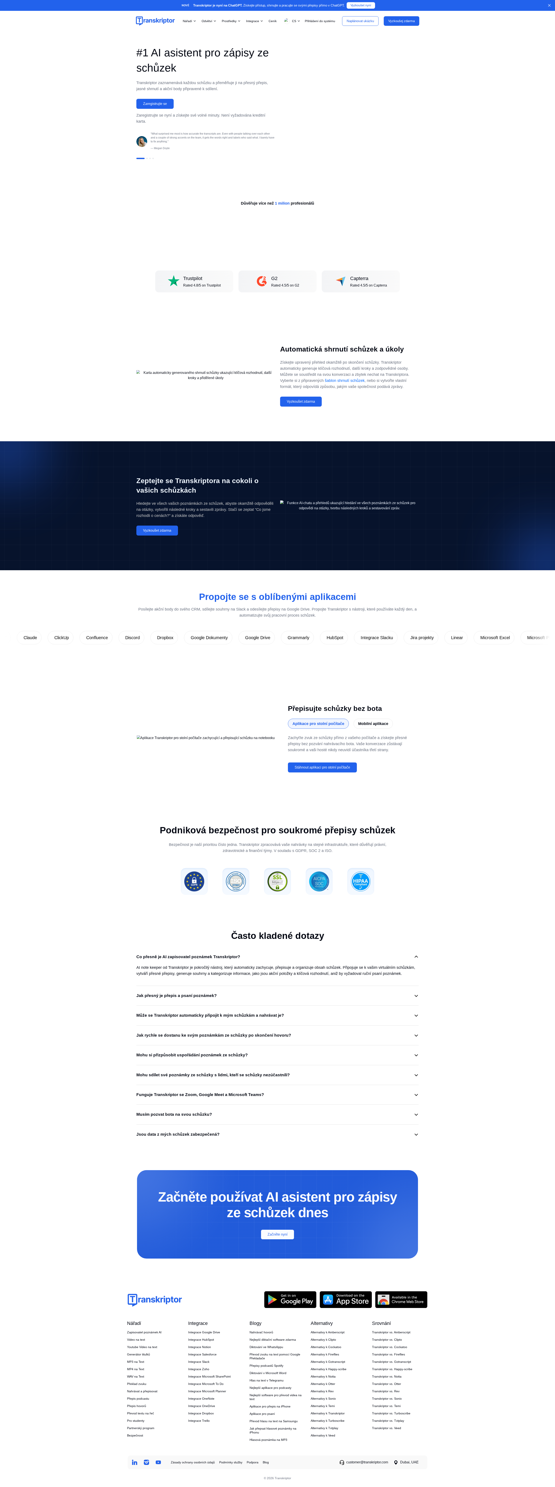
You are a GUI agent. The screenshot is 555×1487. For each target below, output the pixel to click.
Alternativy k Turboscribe (327, 1420)
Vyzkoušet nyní (361, 5)
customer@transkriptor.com (367, 1462)
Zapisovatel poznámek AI (144, 1332)
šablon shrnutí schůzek (345, 380)
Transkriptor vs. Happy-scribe (392, 1369)
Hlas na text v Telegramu (267, 1380)
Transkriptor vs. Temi (386, 1406)
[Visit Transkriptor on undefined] (134, 1462)
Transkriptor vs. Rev (386, 1391)
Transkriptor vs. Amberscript (391, 1332)
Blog (266, 1462)
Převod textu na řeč (140, 1413)
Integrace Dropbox (201, 1413)
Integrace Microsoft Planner (207, 1391)
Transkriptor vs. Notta (387, 1376)
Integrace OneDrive (201, 1406)
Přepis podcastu (138, 1398)
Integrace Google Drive (204, 1332)
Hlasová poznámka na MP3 (268, 1439)
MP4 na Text (135, 1369)
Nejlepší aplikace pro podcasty (270, 1387)
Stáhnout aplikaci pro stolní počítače (322, 767)
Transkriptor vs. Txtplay (388, 1420)
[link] (50, 637)
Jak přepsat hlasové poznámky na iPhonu (273, 1430)
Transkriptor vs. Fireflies (388, 1354)
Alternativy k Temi (323, 1406)
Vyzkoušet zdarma (301, 401)
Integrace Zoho (198, 1369)
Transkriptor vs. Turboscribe (391, 1413)
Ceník (273, 21)
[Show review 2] (147, 158)
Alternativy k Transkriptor (328, 1413)
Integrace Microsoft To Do (206, 1384)
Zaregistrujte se (155, 104)
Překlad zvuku (136, 1384)
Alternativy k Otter (323, 1384)
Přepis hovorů (136, 1406)
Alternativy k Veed (323, 1435)
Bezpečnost (135, 1435)
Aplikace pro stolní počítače (318, 724)
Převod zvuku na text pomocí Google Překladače (275, 1356)
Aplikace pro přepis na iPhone (270, 1406)
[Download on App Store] (346, 1299)
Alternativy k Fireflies (325, 1354)
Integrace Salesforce (202, 1354)
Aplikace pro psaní (262, 1413)
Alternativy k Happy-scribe (328, 1369)
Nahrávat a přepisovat (142, 1391)
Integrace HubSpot (201, 1339)
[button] (291, 21)
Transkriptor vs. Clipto (387, 1339)
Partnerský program (140, 1428)
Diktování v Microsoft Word (268, 1373)
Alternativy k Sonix (323, 1398)
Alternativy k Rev (322, 1391)
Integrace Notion (199, 1347)
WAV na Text (135, 1376)
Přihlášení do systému (320, 21)
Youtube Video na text (142, 1347)
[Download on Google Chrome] (401, 1299)
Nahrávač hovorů (261, 1332)
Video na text (136, 1339)
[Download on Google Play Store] (290, 1299)
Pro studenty (135, 1420)
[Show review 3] (150, 158)
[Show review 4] (153, 158)
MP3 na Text (135, 1361)
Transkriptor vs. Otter (386, 1384)
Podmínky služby (230, 1462)
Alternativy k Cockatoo (326, 1347)
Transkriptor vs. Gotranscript (391, 1361)
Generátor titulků (138, 1354)
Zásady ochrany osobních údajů (193, 1462)
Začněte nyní (277, 1234)
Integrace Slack (198, 1361)
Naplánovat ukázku (360, 21)
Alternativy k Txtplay (324, 1428)
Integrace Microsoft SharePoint (209, 1376)
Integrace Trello (199, 1420)
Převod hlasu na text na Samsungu (274, 1421)
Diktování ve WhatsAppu (266, 1347)
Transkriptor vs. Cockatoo (389, 1347)
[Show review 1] (140, 158)
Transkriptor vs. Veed (386, 1428)
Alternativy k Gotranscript (328, 1361)
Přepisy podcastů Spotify (266, 1365)
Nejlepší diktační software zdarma (273, 1339)
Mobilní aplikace (373, 724)
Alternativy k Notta (323, 1376)
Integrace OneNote (201, 1398)
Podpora (252, 1462)
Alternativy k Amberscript (327, 1332)
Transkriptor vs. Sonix (387, 1398)
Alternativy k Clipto (323, 1339)
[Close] (549, 5)
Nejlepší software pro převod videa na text (276, 1397)
